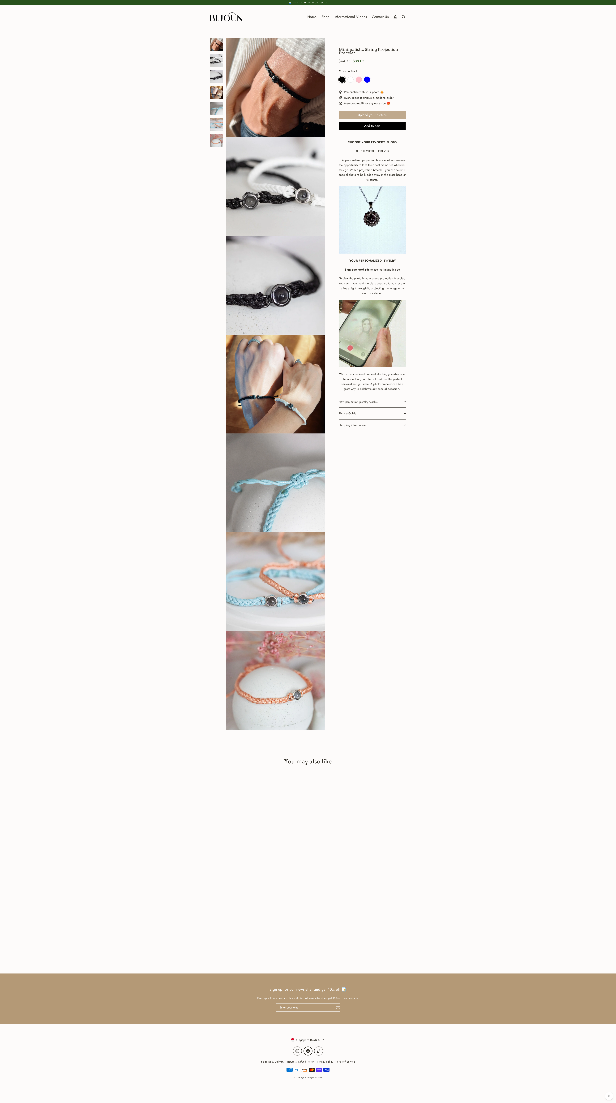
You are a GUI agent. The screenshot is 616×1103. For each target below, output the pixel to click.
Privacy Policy (325, 1062)
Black (342, 79)
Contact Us (380, 16)
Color (348, 71)
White (350, 79)
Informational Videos (350, 16)
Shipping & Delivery (272, 1062)
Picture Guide (347, 413)
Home (312, 16)
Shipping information (352, 425)
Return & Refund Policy (300, 1062)
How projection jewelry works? (358, 402)
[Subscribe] (337, 1008)
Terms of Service (345, 1062)
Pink (358, 79)
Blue (367, 79)
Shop (325, 16)
